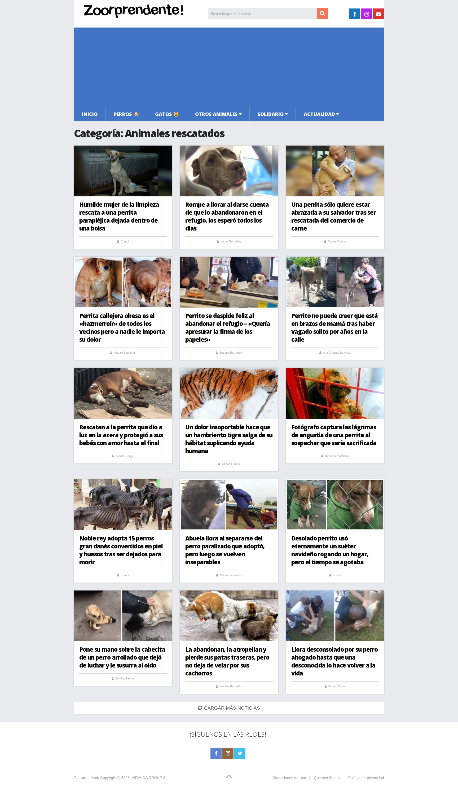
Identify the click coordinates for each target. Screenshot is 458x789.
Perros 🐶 (126, 114)
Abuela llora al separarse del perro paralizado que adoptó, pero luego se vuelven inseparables (225, 550)
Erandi (125, 241)
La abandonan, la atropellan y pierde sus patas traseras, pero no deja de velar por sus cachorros (227, 661)
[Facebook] (216, 753)
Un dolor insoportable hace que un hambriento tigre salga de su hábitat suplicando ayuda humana (228, 439)
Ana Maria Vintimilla (336, 456)
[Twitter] (239, 753)
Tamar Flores (337, 686)
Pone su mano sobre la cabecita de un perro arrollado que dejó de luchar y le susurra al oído (122, 657)
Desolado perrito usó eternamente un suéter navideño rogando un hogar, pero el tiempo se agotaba (329, 550)
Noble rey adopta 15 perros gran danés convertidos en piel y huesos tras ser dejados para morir (121, 550)
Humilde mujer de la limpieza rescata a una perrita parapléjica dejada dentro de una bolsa (119, 216)
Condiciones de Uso (289, 778)
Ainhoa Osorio (337, 241)
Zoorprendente (86, 778)
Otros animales (216, 114)
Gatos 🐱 (167, 114)
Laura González (231, 241)
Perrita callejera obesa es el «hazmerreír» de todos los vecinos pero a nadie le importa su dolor (122, 327)
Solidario (271, 114)
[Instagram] (228, 753)
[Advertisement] (229, 67)
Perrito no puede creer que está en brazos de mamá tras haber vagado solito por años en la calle (334, 327)
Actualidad (319, 114)
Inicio (90, 114)
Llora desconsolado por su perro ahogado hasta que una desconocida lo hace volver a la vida (334, 661)
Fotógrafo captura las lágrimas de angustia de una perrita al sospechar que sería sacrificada (333, 435)
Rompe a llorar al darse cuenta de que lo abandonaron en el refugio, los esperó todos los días (227, 216)
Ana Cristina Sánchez (337, 352)
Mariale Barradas (125, 352)
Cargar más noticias (232, 708)
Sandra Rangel (124, 456)
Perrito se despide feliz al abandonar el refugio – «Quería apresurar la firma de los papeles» (227, 327)
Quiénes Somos (327, 778)
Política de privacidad (366, 778)
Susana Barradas (230, 352)
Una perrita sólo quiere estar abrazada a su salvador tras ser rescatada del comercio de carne (333, 216)
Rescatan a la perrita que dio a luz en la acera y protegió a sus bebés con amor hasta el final (121, 435)
